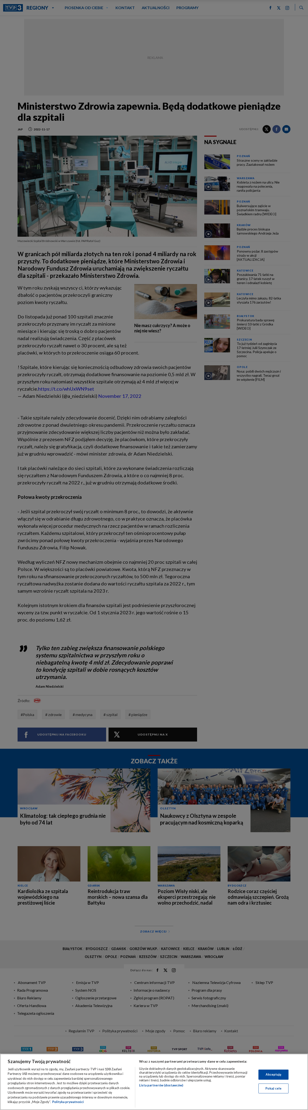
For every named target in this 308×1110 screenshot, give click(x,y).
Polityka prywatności (68, 1102)
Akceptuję (273, 1074)
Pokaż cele (273, 1088)
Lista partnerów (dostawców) (161, 1085)
